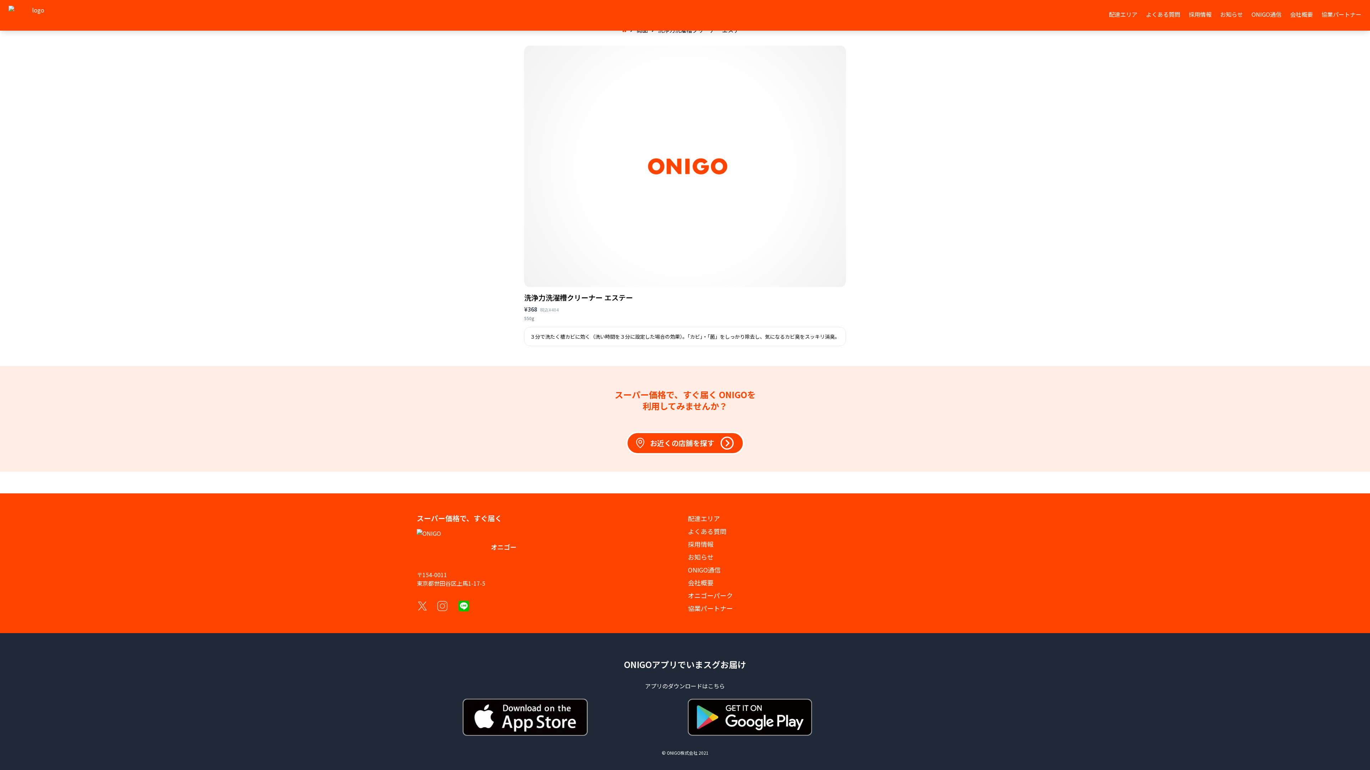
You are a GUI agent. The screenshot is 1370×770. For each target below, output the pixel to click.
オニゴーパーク (710, 595)
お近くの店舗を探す (682, 443)
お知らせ (1231, 14)
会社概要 (1301, 14)
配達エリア (1123, 14)
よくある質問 (1163, 14)
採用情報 (1200, 14)
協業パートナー (1341, 14)
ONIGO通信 (1267, 14)
